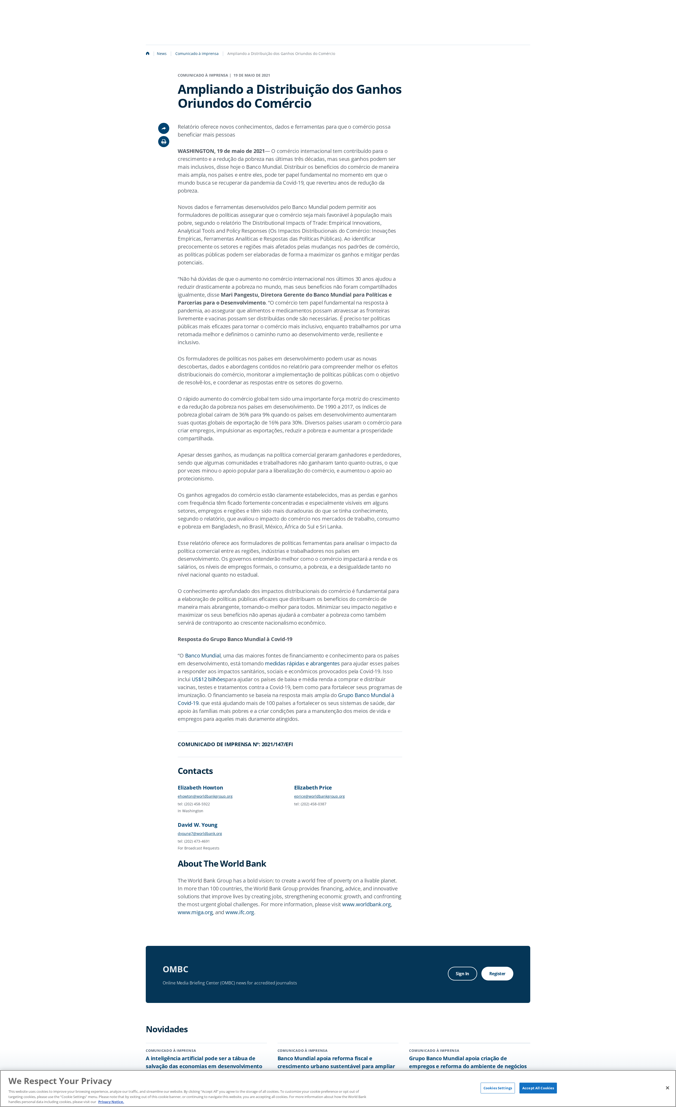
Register (497, 974)
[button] (163, 141)
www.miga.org (195, 912)
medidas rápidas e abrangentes (302, 663)
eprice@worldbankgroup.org (319, 796)
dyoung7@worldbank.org (200, 833)
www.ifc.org (240, 912)
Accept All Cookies (538, 1088)
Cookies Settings (497, 1088)
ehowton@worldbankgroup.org (205, 796)
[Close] (667, 1088)
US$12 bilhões (209, 679)
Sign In (462, 974)
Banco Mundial (203, 655)
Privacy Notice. (111, 1101)
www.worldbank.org (366, 904)
